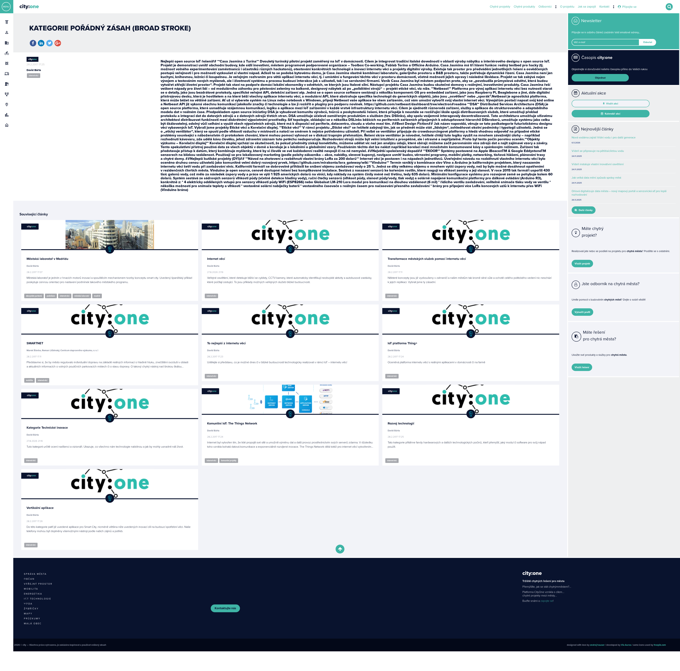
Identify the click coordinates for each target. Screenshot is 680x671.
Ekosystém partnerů (34, 296)
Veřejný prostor (38, 584)
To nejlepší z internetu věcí (226, 343)
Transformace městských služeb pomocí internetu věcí (426, 259)
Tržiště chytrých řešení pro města (543, 581)
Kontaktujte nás (225, 608)
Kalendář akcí (612, 113)
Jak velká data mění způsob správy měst (596, 177)
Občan (29, 579)
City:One (532, 573)
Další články (585, 210)
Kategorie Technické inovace (47, 428)
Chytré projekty (500, 6)
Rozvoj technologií (400, 423)
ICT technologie (37, 599)
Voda (28, 604)
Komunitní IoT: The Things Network (232, 423)
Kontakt (604, 6)
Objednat (600, 77)
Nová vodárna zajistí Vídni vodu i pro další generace (604, 137)
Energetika (33, 594)
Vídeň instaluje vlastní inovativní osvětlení (598, 164)
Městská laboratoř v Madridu (47, 259)
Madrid (97, 296)
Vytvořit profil (582, 312)
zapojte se (546, 601)
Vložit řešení (582, 367)
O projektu (567, 6)
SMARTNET (35, 343)
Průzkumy (32, 618)
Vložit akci (611, 103)
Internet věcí (33, 75)
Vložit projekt (582, 263)
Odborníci (545, 6)
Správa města (35, 574)
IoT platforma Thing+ (402, 343)
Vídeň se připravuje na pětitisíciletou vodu (598, 151)
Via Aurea (626, 645)
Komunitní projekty (228, 460)
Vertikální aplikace (40, 508)
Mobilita (29, 380)
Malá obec (33, 623)
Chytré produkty (524, 6)
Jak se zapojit (587, 6)
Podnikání (51, 296)
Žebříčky (31, 609)
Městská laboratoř (81, 296)
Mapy (28, 614)
